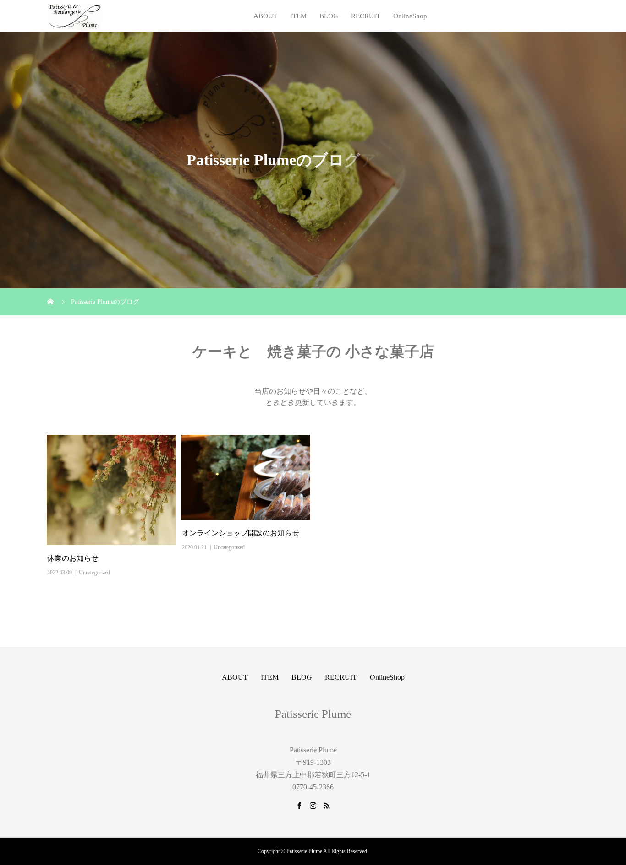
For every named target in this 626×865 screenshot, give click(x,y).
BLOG (328, 16)
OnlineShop (410, 16)
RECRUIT (365, 16)
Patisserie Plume (313, 714)
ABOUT (265, 16)
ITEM (298, 16)
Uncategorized (94, 572)
